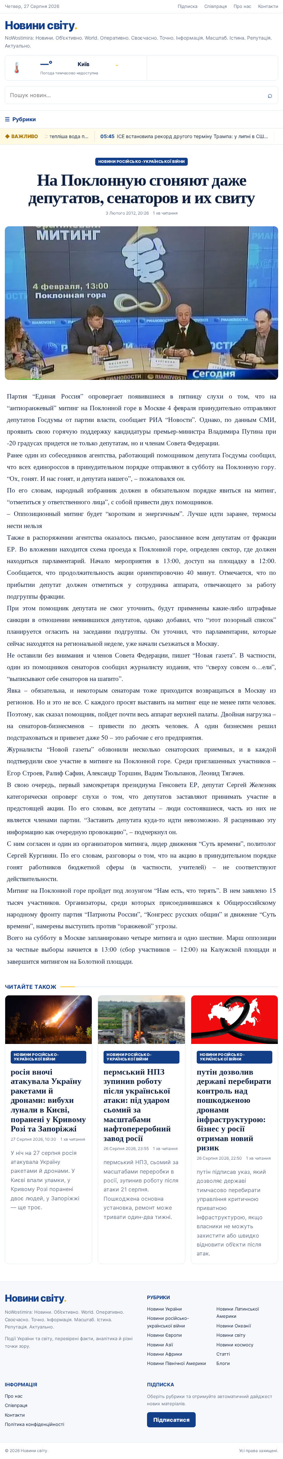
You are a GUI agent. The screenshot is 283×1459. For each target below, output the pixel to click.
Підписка (187, 6)
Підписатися (171, 1419)
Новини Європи (164, 1335)
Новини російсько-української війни (141, 161)
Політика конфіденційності (34, 1424)
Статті (223, 1354)
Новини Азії (160, 1344)
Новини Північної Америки (176, 1363)
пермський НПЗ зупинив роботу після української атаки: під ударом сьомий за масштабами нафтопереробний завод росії (137, 1104)
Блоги (223, 1363)
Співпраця (215, 6)
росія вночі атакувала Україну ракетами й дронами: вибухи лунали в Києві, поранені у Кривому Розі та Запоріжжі (48, 1100)
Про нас (242, 6)
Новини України (164, 1309)
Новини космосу (234, 1344)
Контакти (268, 6)
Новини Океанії (233, 1325)
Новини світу (41, 25)
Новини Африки (164, 1354)
